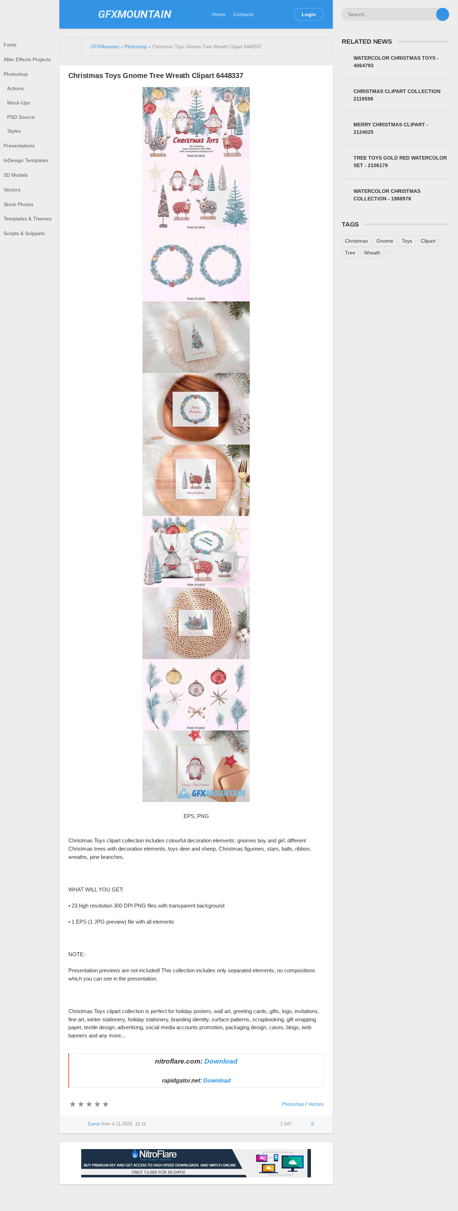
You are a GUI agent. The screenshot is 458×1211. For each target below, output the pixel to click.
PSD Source (21, 117)
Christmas (356, 241)
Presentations (19, 146)
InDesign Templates (26, 160)
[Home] (71, 47)
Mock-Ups (18, 103)
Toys (407, 241)
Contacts (243, 14)
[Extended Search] (429, 14)
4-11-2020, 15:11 (129, 1124)
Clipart (428, 241)
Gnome (384, 241)
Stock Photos (18, 204)
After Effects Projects (27, 59)
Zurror (94, 1124)
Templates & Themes (28, 219)
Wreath (372, 253)
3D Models (16, 175)
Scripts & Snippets (24, 233)
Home (218, 14)
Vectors (12, 190)
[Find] (442, 14)
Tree (350, 253)
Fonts (10, 45)
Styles (14, 131)
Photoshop (16, 74)
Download (221, 1061)
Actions (15, 88)
